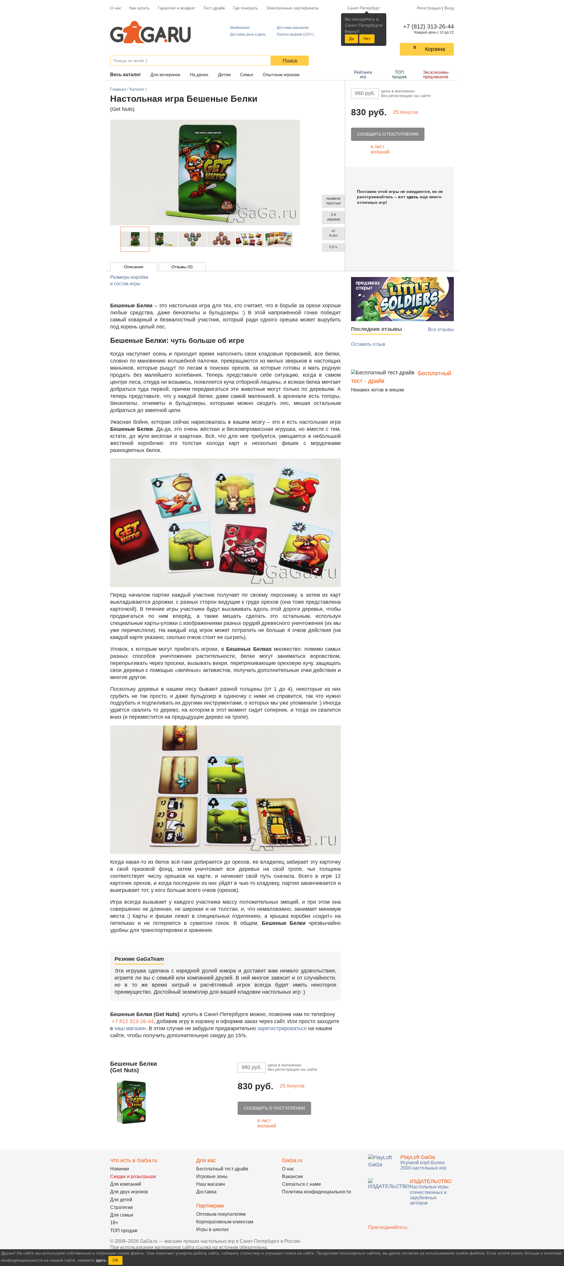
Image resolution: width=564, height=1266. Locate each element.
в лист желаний (380, 149)
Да (351, 38)
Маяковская (240, 28)
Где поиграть (245, 8)
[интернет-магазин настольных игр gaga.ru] (150, 32)
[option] (134, 239)
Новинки (119, 1168)
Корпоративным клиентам (224, 1221)
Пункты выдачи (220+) (295, 34)
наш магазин (130, 1028)
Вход (449, 8)
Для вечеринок (165, 74)
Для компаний (125, 1184)
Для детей (121, 1199)
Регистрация (429, 8)
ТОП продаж (399, 74)
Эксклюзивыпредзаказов (436, 74)
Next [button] (296, 239)
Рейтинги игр (363, 74)
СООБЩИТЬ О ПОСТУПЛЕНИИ (387, 134)
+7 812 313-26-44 (133, 1021)
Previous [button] (117, 239)
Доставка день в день (248, 34)
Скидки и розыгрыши (133, 1176)
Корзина (435, 49)
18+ (114, 1222)
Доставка (206, 1191)
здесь (413, 196)
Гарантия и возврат (176, 8)
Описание (133, 266)
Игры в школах (212, 1229)
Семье (246, 74)
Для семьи (121, 1214)
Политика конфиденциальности (316, 1191)
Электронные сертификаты (292, 8)
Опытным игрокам (281, 74)
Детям (224, 74)
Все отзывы (441, 329)
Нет (366, 38)
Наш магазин (210, 1184)
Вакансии (292, 1176)
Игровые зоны (212, 1176)
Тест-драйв (214, 8)
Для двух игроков (129, 1191)
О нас (115, 8)
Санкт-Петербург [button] (363, 8)
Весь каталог (125, 74)
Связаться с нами (301, 1184)
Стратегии (121, 1207)
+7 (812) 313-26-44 (427, 26)
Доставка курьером (292, 28)
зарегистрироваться (282, 1028)
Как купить (140, 8)
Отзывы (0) (182, 266)
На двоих (199, 74)
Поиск (290, 61)
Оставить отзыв (368, 344)
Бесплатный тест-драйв (222, 1168)
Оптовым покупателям (221, 1214)
